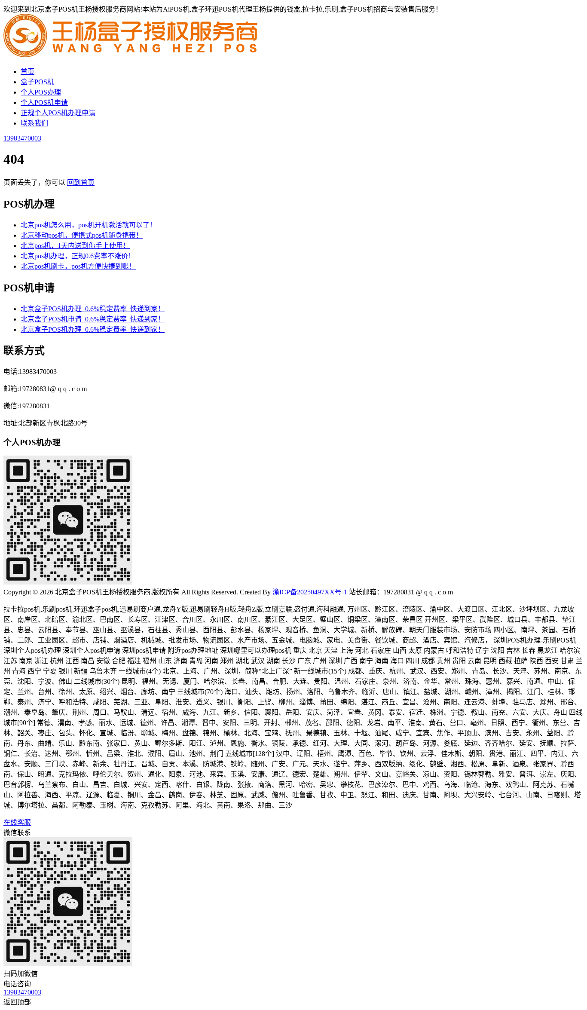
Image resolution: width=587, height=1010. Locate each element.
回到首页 (81, 182)
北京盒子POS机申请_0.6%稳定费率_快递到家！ (93, 319)
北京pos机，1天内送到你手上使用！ (75, 245)
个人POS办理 (41, 92)
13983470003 (22, 138)
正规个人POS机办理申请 (58, 112)
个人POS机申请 (44, 102)
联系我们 (34, 123)
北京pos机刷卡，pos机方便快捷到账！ (78, 266)
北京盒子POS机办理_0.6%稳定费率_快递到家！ (93, 308)
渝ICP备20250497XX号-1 (309, 592)
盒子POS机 (37, 82)
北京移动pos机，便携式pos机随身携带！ (82, 235)
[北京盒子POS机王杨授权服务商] (132, 54)
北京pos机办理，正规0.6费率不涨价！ (78, 256)
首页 (27, 71)
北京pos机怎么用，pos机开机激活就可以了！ (88, 225)
